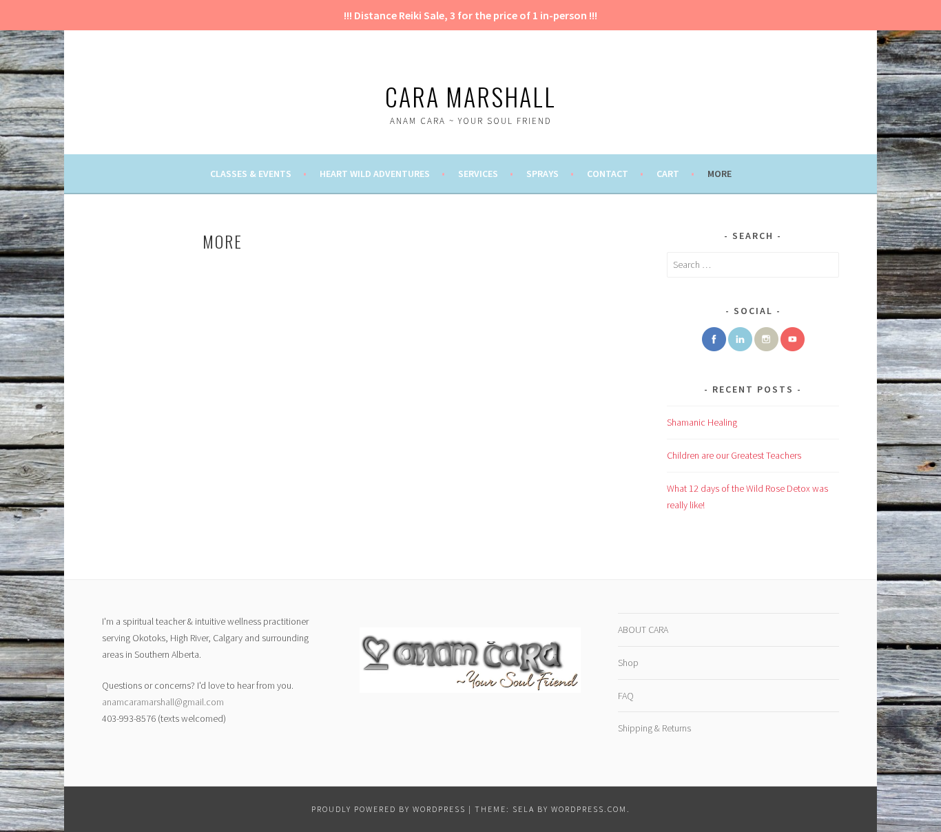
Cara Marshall (470, 96)
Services (478, 173)
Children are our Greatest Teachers (734, 455)
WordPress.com (589, 809)
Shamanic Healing (702, 422)
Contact (607, 173)
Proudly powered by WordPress (388, 809)
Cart (667, 173)
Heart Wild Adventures (375, 173)
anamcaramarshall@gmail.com (163, 702)
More (719, 173)
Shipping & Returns (654, 728)
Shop (628, 662)
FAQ (626, 695)
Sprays (542, 173)
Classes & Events (250, 173)
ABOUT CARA (643, 629)
